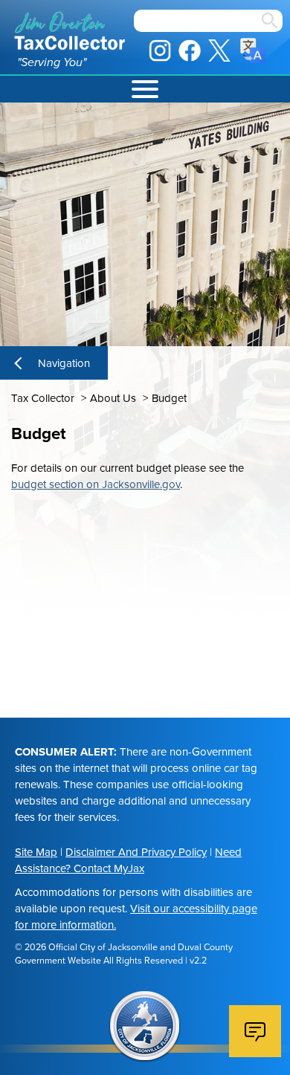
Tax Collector (42, 398)
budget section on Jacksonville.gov (95, 484)
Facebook (189, 50)
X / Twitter (219, 50)
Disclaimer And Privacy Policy (136, 852)
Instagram (160, 50)
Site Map (36, 852)
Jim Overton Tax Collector (69, 31)
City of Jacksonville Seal (145, 1027)
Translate (253, 50)
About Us (113, 398)
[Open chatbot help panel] (255, 1031)
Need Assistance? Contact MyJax (128, 860)
